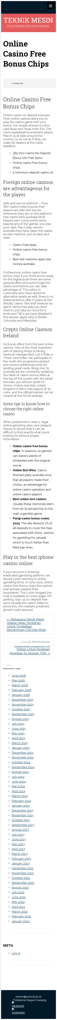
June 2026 (19, 675)
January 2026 (21, 695)
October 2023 (21, 820)
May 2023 (18, 844)
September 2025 (23, 714)
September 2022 (23, 882)
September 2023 (23, 825)
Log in (16, 953)
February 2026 (21, 690)
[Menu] (50, 5)
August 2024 (20, 772)
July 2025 (18, 723)
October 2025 (21, 709)
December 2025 (22, 699)
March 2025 (20, 743)
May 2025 (18, 733)
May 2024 (18, 786)
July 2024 (18, 776)
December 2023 (22, 810)
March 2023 (20, 853)
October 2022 (21, 878)
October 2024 (21, 762)
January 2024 (21, 805)
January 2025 (21, 747)
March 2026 (20, 685)
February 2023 (21, 858)
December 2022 (22, 868)
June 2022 (19, 897)
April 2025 (18, 738)
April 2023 (18, 849)
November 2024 (23, 757)
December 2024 (23, 752)
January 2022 (21, 921)
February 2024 (21, 801)
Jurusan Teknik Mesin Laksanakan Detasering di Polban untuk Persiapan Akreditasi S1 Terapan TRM (30, 647)
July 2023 (18, 834)
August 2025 (20, 719)
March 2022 (20, 911)
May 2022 (18, 902)
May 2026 (18, 680)
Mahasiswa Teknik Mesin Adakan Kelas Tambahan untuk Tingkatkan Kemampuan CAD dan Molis (26, 624)
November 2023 (23, 815)
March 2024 (20, 796)
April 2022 (18, 906)
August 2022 (20, 887)
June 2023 (19, 839)
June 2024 (19, 781)
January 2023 (21, 863)
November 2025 (23, 704)
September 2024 (23, 767)
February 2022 (21, 916)
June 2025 (19, 728)
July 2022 (18, 892)
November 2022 (23, 873)
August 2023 (20, 829)
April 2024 (18, 791)
